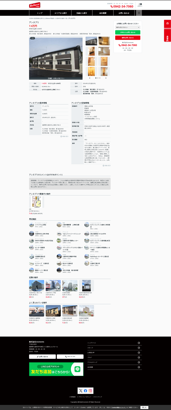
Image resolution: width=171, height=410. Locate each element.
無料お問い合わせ (128, 37)
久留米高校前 (94, 91)
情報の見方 (65, 136)
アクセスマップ (92, 362)
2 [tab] (97, 77)
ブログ (89, 357)
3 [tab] (99, 77)
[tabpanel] (98, 56)
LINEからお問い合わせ (127, 32)
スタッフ (90, 347)
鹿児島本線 (86, 93)
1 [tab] (95, 77)
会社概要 (102, 13)
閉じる (144, 407)
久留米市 (36, 31)
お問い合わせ (124, 13)
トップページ (91, 343)
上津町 (41, 31)
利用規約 (73, 397)
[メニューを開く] (139, 13)
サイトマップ (98, 397)
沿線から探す (81, 13)
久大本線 (86, 89)
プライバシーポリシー (84, 397)
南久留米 (92, 89)
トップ (39, 13)
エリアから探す (61, 13)
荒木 (92, 93)
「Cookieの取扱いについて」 (118, 407)
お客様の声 (90, 352)
